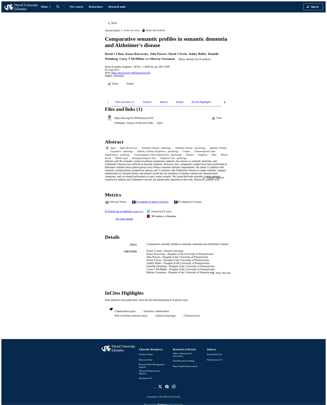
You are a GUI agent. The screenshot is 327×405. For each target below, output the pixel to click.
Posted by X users (161, 211)
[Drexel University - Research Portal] (21, 7)
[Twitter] (160, 386)
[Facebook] (167, 386)
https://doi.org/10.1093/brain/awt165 (130, 72)
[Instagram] (173, 386)
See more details (124, 218)
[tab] (124, 102)
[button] (217, 118)
